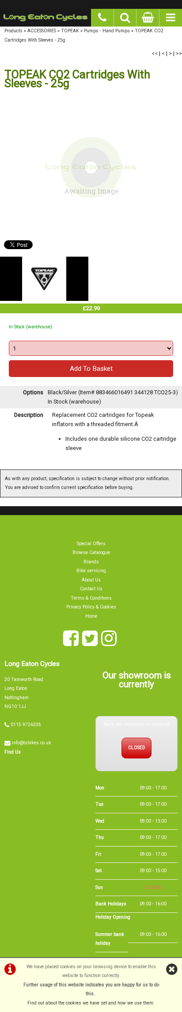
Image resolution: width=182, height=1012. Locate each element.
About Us (91, 580)
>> (179, 53)
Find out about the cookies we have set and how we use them (90, 1003)
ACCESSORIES (41, 31)
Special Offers (91, 543)
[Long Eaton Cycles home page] (45, 18)
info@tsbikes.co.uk (31, 743)
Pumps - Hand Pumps (107, 31)
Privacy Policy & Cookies (91, 607)
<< (155, 53)
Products (13, 31)
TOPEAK (70, 31)
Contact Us (91, 589)
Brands (91, 562)
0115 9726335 (26, 724)
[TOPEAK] (44, 299)
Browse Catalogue (91, 552)
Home (91, 616)
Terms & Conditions (91, 598)
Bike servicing (91, 570)
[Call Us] (102, 16)
